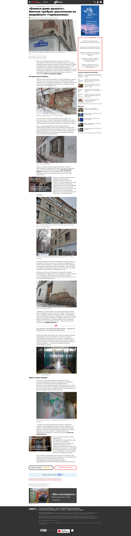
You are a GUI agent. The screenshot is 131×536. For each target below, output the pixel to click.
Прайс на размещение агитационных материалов (67, 508)
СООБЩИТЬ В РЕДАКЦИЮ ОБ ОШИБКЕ (75, 509)
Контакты (62, 509)
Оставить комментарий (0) (65, 467)
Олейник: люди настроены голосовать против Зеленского (91, 109)
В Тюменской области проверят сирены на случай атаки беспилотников (90, 60)
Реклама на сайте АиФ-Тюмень (46, 508)
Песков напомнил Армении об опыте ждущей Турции (93, 114)
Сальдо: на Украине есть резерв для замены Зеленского (92, 124)
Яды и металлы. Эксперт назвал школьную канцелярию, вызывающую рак (91, 100)
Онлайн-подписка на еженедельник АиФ (49, 509)
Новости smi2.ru (34, 503)
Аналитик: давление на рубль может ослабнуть (92, 129)
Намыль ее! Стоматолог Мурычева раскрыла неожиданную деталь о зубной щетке (92, 95)
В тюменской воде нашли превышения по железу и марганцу (90, 41)
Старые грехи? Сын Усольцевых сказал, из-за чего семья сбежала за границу (92, 90)
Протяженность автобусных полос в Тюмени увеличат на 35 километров (90, 47)
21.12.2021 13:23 (32, 6)
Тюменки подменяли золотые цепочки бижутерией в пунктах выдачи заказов (90, 66)
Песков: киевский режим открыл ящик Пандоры (92, 119)
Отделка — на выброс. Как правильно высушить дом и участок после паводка (90, 54)
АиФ (30, 53)
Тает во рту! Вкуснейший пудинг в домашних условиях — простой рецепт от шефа (92, 85)
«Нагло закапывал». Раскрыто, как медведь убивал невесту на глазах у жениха (92, 75)
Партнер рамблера (52, 530)
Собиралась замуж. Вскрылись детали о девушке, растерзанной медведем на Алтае (92, 80)
